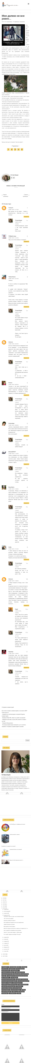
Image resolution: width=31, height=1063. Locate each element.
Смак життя (4, 986)
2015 (4, 904)
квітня (5, 945)
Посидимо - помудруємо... (7, 982)
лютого (5, 949)
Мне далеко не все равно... (10, 926)
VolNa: (10, 547)
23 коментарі (22, 21)
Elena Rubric (11, 487)
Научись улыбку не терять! (9, 920)
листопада (6, 911)
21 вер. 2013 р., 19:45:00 (13, 653)
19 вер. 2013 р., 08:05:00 (13, 384)
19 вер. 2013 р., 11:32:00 (13, 453)
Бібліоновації (5, 968)
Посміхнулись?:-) (18, 982)
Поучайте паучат (5, 984)
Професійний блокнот (23, 984)
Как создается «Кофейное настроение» (12, 930)
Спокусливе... (19, 986)
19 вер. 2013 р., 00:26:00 (13, 343)
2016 (4, 902)
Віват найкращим (20, 968)
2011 (4, 956)
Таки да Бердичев (6, 989)
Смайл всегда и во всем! (9, 924)
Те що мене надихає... (16, 989)
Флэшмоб (22, 991)
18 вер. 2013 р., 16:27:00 (13, 237)
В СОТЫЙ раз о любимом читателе (17, 824)
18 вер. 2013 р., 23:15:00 (13, 278)
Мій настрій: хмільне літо (23, 981)
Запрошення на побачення (7, 972)
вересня (6, 915)
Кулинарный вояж (11, 975)
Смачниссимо (12, 986)
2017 (4, 900)
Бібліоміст (24, 967)
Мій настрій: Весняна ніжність (8, 979)
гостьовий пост (13, 993)
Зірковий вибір (16, 974)
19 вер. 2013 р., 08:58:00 (13, 425)
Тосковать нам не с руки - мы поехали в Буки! (14, 916)
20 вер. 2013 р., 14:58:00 (13, 580)
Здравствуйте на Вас (19, 972)
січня (5, 951)
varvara (10, 382)
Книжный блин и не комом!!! (16, 849)
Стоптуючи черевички (6, 988)
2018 (4, 898)
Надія (16, 609)
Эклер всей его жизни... (15, 834)
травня (5, 943)
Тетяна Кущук (9, 21)
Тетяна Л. (10, 207)
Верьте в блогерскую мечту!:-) (16, 860)
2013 (4, 908)
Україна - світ (15, 991)
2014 (4, 906)
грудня (5, 909)
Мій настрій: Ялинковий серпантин (9, 981)
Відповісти (26, 216)
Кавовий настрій (24, 974)
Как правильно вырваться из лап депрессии (14, 922)
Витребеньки (12, 968)
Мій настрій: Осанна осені (21, 979)
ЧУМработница (12, 236)
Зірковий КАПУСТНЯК (6, 974)
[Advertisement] (15, 165)
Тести (24, 989)
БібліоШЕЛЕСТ (12, 451)
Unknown (10, 342)
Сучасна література (17, 988)
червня (5, 941)
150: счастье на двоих (8, 918)
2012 (4, 954)
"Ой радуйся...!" (5, 967)
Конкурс (4, 975)
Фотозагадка (5, 993)
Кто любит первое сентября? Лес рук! (12, 934)
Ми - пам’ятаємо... (6, 977)
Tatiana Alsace (12, 276)
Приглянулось (14, 984)
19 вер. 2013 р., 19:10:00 (13, 548)
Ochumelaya (11, 423)
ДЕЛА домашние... (15, 970)
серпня (5, 937)
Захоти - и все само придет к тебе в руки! (13, 932)
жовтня (5, 913)
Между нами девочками (22, 975)
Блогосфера (12, 967)
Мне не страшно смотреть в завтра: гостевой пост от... (16, 928)
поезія (19, 993)
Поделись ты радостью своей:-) (8, 846)
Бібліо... (18, 967)
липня (5, 939)
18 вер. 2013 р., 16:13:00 (13, 209)
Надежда (10, 651)
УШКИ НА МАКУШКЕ (6, 991)
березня (6, 947)
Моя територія (14, 977)
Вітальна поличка (6, 970)
